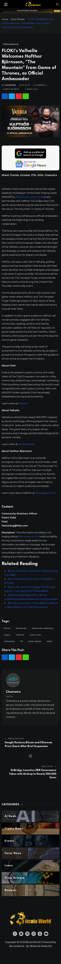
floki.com (23, 403)
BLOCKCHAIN (21, 628)
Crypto (7, 635)
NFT (21, 641)
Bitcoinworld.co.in (29, 536)
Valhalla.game (26, 444)
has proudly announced (29, 197)
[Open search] (57, 4)
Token (49, 641)
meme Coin (35, 635)
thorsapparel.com (45, 493)
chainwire (10, 85)
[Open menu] (6, 4)
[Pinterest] (19, 96)
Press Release (18, 19)
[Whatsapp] (26, 96)
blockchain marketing (42, 628)
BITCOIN (7, 628)
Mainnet (20, 635)
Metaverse (9, 641)
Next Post (47, 766)
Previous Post (16, 739)
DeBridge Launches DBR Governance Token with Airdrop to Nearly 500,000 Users (32, 774)
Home (5, 19)
